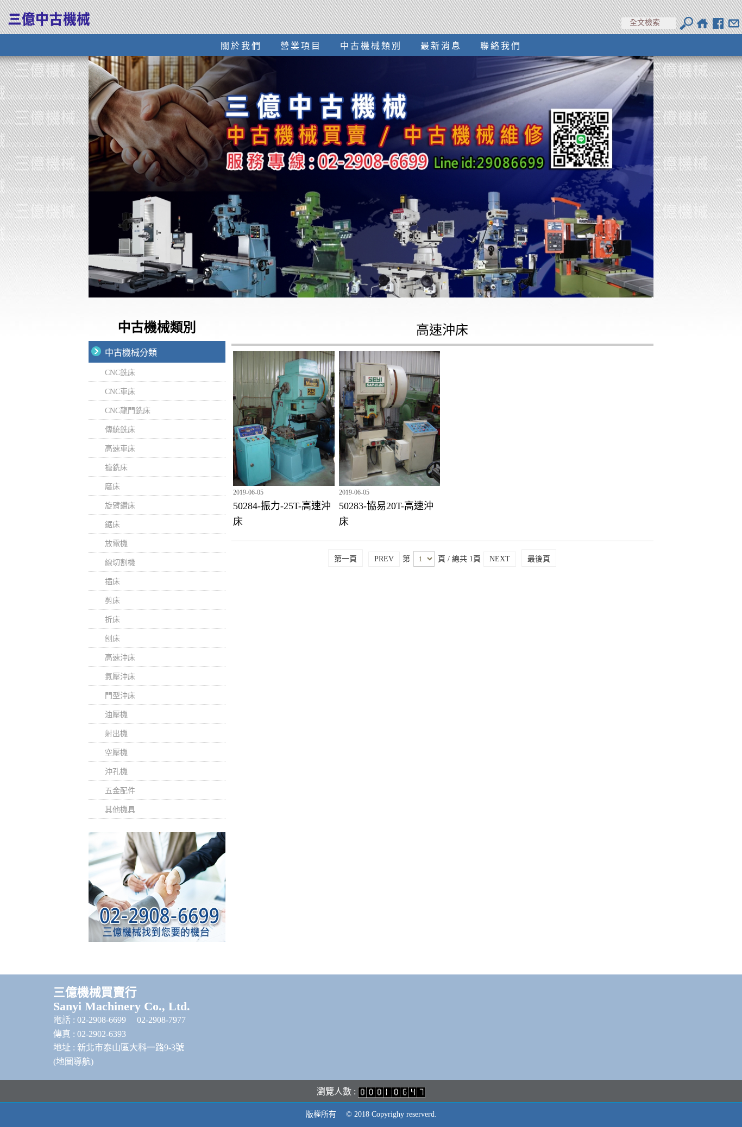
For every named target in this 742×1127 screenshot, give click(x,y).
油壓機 (116, 715)
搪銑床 (116, 468)
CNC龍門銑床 (127, 411)
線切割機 (120, 563)
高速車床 (120, 449)
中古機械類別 (371, 45)
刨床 (112, 639)
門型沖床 (120, 696)
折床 (112, 620)
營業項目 (301, 45)
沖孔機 (116, 772)
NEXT (499, 559)
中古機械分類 (131, 352)
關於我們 (241, 45)
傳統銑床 (120, 430)
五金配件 (120, 791)
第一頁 (345, 559)
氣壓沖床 (120, 677)
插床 (112, 582)
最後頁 (538, 559)
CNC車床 (120, 392)
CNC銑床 (120, 373)
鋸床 (112, 525)
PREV (384, 559)
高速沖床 (120, 658)
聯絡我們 (500, 45)
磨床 (112, 487)
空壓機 (116, 753)
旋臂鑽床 (120, 506)
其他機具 (120, 810)
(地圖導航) (73, 1061)
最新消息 (441, 45)
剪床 (112, 601)
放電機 (116, 544)
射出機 (116, 734)
